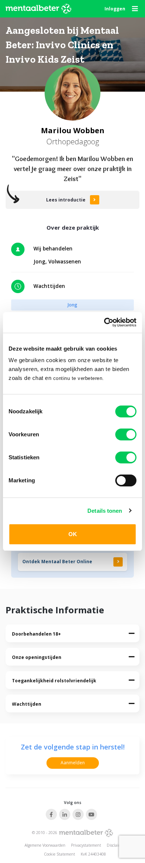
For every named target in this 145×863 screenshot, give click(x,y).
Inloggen (114, 9)
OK (72, 534)
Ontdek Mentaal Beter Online (57, 561)
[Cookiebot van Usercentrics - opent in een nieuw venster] (104, 322)
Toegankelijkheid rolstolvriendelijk (54, 680)
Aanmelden (73, 762)
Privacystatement (86, 845)
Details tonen (104, 511)
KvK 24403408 (93, 854)
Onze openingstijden (36, 657)
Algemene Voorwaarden (45, 845)
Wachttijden (26, 704)
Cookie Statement (59, 854)
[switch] (125, 434)
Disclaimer (116, 845)
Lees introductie (66, 200)
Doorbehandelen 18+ (36, 634)
